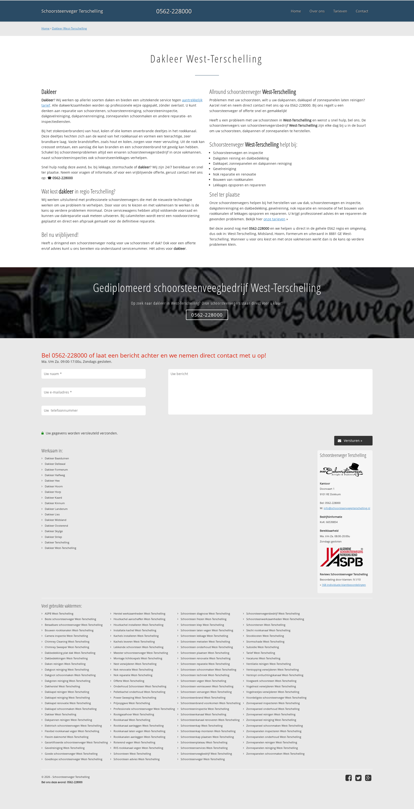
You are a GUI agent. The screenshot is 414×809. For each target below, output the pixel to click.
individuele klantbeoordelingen (344, 585)
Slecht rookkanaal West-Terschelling (268, 630)
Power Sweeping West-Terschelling (135, 697)
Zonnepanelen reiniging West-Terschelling (272, 748)
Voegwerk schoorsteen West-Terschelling (271, 681)
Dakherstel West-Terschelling (62, 686)
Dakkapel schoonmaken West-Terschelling (71, 709)
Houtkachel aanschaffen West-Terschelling (139, 619)
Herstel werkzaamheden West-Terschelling (139, 613)
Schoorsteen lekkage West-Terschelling (204, 636)
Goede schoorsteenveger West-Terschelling (71, 753)
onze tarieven (274, 219)
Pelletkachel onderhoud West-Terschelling (139, 692)
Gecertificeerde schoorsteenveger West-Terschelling (76, 742)
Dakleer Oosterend (56, 525)
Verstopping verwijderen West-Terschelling (272, 669)
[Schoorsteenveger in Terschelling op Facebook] (349, 778)
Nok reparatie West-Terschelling (133, 675)
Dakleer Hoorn (54, 486)
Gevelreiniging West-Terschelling (65, 748)
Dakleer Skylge (54, 531)
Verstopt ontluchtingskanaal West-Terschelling (274, 675)
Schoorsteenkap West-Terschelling (202, 725)
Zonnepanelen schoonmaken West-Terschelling (275, 753)
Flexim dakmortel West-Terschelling (66, 737)
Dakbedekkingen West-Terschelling (66, 658)
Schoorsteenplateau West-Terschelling (204, 742)
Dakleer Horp (53, 492)
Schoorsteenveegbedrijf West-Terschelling (206, 753)
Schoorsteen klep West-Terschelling (202, 625)
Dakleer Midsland (55, 520)
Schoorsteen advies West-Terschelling (137, 759)
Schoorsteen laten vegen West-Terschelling (207, 630)
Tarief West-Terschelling (260, 653)
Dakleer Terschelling (57, 542)
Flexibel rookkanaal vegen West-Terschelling (72, 731)
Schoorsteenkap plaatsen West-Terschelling (207, 737)
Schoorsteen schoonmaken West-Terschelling (208, 669)
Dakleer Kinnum (55, 503)
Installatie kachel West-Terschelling (135, 630)
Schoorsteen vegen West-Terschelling (203, 681)
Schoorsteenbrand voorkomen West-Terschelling (211, 703)
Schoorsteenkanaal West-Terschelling (203, 714)
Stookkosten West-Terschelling (265, 636)
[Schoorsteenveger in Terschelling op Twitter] (359, 778)
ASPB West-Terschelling (59, 613)
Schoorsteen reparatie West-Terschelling (205, 664)
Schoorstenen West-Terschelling (265, 625)
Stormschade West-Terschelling (265, 641)
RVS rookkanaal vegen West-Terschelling (138, 748)
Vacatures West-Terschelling (263, 658)
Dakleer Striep (53, 537)
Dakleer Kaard (53, 497)
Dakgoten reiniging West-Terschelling (67, 681)
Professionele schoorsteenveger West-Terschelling (144, 709)
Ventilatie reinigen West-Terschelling (268, 664)
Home (45, 28)
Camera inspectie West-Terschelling (66, 636)
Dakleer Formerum (56, 469)
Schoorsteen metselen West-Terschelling (205, 641)
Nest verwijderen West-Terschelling (135, 664)
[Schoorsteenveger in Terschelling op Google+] (369, 778)
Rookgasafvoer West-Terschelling (134, 714)
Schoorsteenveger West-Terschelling (203, 759)
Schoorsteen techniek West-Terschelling (205, 675)
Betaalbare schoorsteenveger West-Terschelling (74, 625)
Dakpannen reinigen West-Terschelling (68, 720)
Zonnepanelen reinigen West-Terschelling (271, 742)
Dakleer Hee (52, 480)
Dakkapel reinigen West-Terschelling (67, 692)
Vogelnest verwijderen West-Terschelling (271, 686)
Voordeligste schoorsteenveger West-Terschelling (276, 697)
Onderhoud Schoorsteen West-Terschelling (140, 686)
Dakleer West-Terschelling (69, 28)
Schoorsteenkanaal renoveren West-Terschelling (210, 720)
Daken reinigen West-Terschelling (65, 664)
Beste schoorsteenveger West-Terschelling (70, 619)
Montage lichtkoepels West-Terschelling (138, 658)
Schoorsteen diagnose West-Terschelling (205, 613)
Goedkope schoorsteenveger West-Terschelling (73, 759)
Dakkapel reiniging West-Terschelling (67, 697)
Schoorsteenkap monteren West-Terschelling (208, 731)
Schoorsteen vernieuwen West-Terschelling (207, 686)
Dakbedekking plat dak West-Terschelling (70, 653)
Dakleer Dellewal (55, 464)
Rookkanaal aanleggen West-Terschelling (139, 725)
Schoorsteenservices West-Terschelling (204, 748)
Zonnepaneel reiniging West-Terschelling (271, 720)
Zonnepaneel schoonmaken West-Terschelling (274, 725)
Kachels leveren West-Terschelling (134, 641)
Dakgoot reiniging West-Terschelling (67, 669)
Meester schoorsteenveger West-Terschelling (141, 653)
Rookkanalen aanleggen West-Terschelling (139, 737)
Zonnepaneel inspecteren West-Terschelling (273, 703)
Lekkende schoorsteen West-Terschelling (138, 647)
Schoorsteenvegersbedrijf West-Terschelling (273, 613)
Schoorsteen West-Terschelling (132, 753)
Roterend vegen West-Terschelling (134, 742)
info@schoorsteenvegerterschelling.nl (347, 508)
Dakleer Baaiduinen (57, 458)
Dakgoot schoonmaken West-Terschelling (70, 675)
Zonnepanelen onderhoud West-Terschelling (273, 737)
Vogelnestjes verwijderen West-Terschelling (272, 692)
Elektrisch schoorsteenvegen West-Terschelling (73, 725)
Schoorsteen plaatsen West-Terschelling (205, 653)
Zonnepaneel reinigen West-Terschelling (270, 714)
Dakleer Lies (52, 514)
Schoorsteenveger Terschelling (72, 11)
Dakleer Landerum (56, 509)
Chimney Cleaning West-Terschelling (67, 641)
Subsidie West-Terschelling (262, 647)
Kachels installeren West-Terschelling (136, 636)
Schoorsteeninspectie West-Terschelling (205, 709)
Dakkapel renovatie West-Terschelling (68, 703)
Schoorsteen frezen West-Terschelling (203, 619)
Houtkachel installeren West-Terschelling (138, 625)
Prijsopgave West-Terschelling (132, 703)
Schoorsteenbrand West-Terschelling (203, 697)
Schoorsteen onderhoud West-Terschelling (207, 647)
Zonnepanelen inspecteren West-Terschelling (273, 731)
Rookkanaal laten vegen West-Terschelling (139, 731)
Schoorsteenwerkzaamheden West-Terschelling (275, 619)
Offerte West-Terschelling (129, 681)
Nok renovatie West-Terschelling (133, 669)
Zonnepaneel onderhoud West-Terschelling (272, 709)
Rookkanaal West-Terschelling (132, 720)
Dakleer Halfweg (55, 475)
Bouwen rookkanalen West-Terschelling (69, 630)
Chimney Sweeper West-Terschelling (67, 647)
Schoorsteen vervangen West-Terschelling (206, 692)
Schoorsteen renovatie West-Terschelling (205, 658)
